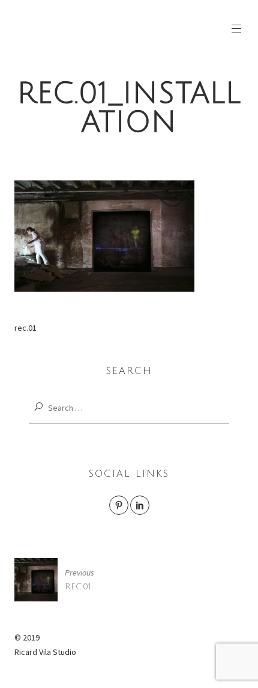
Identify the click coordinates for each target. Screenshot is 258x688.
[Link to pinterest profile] (118, 505)
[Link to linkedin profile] (139, 505)
